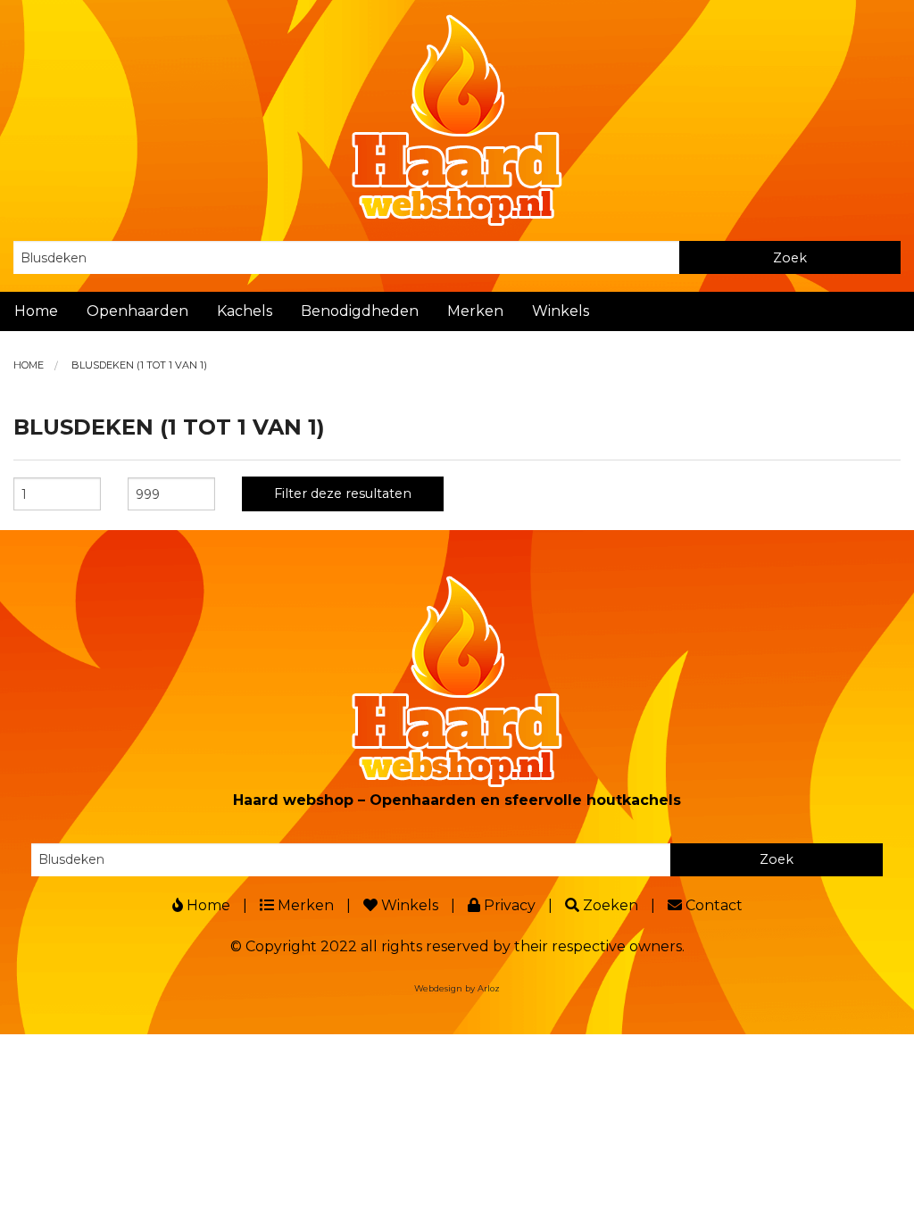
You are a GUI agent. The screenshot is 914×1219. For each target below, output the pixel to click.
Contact (712, 905)
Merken (475, 311)
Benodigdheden (360, 311)
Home (36, 311)
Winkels (560, 311)
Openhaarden (137, 311)
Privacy (508, 905)
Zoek (790, 258)
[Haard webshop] (457, 119)
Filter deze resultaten (342, 493)
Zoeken (608, 905)
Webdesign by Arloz (457, 988)
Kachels (244, 311)
